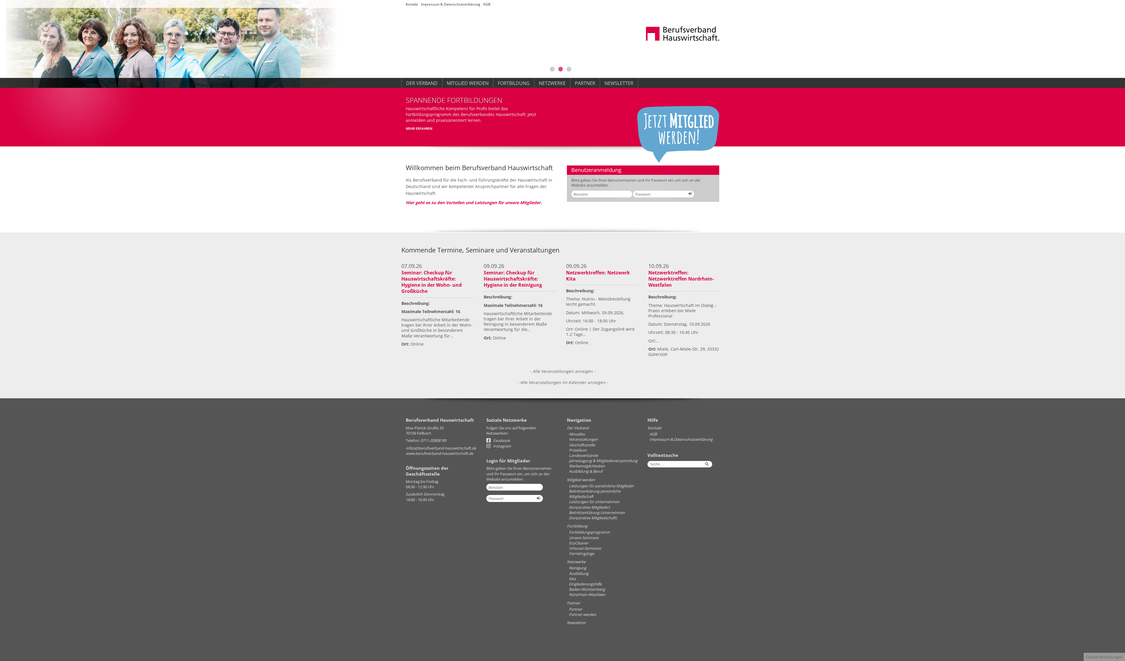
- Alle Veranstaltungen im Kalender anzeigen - (562, 382)
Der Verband (422, 83)
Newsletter (618, 83)
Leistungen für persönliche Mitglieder (601, 486)
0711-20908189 (433, 440)
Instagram (501, 446)
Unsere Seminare (584, 537)
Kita (572, 578)
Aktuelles (577, 434)
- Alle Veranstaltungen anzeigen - (562, 371)
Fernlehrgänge (581, 553)
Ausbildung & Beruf (585, 471)
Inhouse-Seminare (585, 548)
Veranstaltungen (583, 439)
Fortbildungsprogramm (589, 532)
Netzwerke (552, 83)
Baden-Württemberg (587, 589)
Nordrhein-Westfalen (587, 594)
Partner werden (582, 614)
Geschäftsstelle (582, 445)
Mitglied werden (468, 83)
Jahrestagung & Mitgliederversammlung (603, 460)
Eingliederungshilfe (585, 584)
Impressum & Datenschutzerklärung (450, 4)
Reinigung (577, 568)
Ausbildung (579, 573)
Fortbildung (514, 83)
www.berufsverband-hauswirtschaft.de (439, 453)
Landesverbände (583, 455)
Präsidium (578, 450)
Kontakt (412, 4)
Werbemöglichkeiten (587, 466)
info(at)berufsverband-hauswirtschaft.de (441, 448)
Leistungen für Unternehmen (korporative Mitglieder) (594, 504)
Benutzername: (599, 196)
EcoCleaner (578, 543)
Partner (585, 83)
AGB (486, 4)
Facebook (501, 440)
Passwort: (661, 196)
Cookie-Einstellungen (1104, 657)
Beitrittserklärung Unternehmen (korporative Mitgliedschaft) (597, 515)
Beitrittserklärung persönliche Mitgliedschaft (595, 494)
